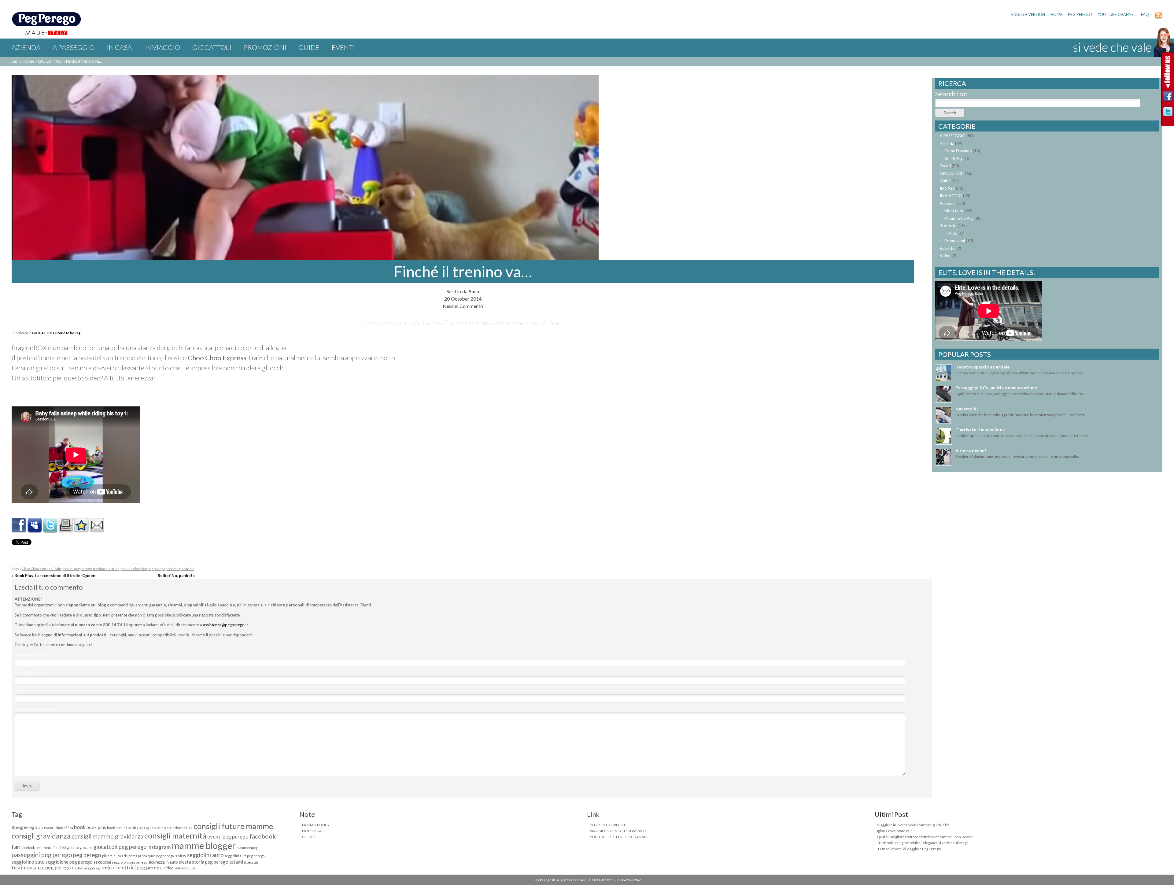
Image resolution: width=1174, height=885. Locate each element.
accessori (46, 827)
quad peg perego (161, 856)
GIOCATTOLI (211, 47)
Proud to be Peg (67, 333)
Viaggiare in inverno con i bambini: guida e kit (913, 825)
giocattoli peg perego (119, 846)
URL (19, 691)
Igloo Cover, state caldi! (896, 830)
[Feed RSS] (1158, 17)
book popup (116, 828)
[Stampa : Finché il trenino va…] (65, 530)
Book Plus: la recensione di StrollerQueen (54, 575)
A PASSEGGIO (73, 47)
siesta (185, 862)
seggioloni (102, 862)
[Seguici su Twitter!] (1168, 113)
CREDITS (309, 837)
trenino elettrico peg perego (142, 569)
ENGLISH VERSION (1028, 14)
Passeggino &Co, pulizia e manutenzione (996, 387)
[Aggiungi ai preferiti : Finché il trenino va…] (81, 530)
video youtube (185, 868)
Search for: (951, 94)
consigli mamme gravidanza (107, 836)
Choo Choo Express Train (41, 569)
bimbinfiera (64, 828)
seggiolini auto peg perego (244, 856)
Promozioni (265, 47)
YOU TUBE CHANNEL (1116, 14)
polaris (122, 856)
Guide (309, 47)
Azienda (26, 47)
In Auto (951, 233)
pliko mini (109, 856)
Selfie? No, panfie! (175, 575)
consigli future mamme (233, 826)
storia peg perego (210, 862)
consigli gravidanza (41, 835)
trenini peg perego (77, 569)
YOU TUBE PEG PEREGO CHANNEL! (620, 837)
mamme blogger (204, 845)
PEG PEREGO (1080, 14)
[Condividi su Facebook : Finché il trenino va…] (19, 530)
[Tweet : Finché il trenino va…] (50, 530)
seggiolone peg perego (69, 862)
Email (30, 672)
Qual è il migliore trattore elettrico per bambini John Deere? (925, 837)
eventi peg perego (228, 836)
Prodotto (948, 225)
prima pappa (137, 856)
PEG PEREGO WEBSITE (609, 825)
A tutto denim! (970, 450)
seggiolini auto (205, 855)
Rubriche (947, 248)
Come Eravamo (958, 150)
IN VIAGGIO (162, 47)
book (80, 827)
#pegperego (24, 827)
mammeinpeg (247, 848)
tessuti (252, 862)
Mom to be (954, 210)
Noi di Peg (953, 158)
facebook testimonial (37, 848)
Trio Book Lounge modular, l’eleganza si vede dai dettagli (922, 842)
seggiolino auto (28, 862)
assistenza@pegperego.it (225, 624)
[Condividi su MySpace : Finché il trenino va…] (34, 530)
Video (945, 255)
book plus (96, 827)
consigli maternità (175, 835)
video (169, 867)
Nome (31, 654)
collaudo (159, 828)
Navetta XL (967, 408)
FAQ (1145, 14)
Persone (947, 203)
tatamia (237, 862)
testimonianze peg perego (41, 867)
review (180, 856)
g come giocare (79, 847)
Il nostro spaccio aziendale (982, 366)
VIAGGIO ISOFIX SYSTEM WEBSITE (618, 830)
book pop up (138, 827)
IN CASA (119, 47)
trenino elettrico (106, 569)
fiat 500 (60, 848)
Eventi (343, 47)
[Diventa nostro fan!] (1168, 97)
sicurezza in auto (163, 862)
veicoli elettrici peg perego (132, 867)
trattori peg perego (86, 868)
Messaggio (36, 709)
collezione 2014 (180, 828)
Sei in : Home (23, 61)
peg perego (87, 855)
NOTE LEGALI (313, 830)
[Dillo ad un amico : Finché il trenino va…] (97, 530)
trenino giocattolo (180, 569)
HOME (1056, 14)
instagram (159, 847)
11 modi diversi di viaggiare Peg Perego (909, 848)
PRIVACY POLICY (316, 825)
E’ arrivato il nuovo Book (980, 429)
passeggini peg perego (42, 854)
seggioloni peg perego (129, 862)
